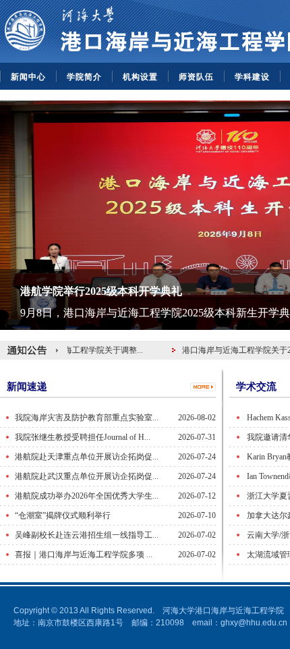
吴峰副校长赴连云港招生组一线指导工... (86, 535)
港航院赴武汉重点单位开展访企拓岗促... (86, 476)
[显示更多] (203, 386)
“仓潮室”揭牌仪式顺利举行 (63, 515)
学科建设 (252, 77)
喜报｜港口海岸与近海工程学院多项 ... (83, 554)
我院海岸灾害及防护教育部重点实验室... (86, 417)
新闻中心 (28, 77)
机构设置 (140, 77)
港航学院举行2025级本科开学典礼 (101, 291)
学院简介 (84, 77)
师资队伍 (196, 77)
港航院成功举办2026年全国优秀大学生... (86, 496)
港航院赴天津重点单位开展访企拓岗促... (86, 456)
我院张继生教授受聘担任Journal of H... (82, 437)
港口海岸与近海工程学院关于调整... (78, 350)
